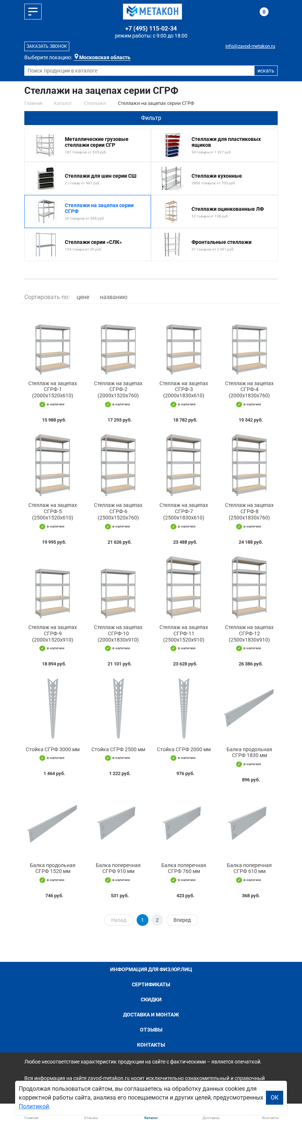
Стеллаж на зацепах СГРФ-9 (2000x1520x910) (52, 633)
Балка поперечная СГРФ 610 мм (249, 868)
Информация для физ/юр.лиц (151, 969)
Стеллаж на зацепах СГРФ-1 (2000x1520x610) (52, 389)
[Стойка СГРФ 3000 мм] (53, 708)
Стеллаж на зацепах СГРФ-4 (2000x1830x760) (249, 389)
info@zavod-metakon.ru (250, 46)
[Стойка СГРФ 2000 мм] (184, 708)
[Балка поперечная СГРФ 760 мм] (184, 824)
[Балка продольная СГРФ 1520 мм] (53, 824)
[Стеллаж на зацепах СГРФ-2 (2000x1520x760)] (118, 342)
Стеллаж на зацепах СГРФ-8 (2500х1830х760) (249, 511)
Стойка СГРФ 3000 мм (53, 749)
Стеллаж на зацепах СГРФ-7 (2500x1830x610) (183, 511)
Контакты (151, 1045)
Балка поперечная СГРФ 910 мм (118, 868)
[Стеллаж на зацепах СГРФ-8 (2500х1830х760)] (249, 464)
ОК (274, 1097)
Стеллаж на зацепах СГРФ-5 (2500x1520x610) (52, 511)
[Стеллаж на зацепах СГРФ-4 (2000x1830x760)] (249, 342)
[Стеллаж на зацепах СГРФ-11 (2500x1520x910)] (184, 586)
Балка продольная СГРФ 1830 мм (249, 752)
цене (83, 297)
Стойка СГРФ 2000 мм (184, 749)
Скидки (151, 999)
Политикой (34, 1106)
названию (113, 297)
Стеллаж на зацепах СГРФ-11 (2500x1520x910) (183, 633)
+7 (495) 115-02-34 (151, 28)
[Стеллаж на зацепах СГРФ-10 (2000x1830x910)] (118, 586)
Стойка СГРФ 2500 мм (118, 749)
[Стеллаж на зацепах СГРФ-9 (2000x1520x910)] (53, 586)
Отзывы (151, 1030)
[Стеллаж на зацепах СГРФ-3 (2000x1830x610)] (184, 342)
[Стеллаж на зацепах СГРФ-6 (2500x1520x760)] (118, 464)
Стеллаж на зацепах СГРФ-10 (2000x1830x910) (118, 633)
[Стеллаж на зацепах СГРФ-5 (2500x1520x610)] (53, 464)
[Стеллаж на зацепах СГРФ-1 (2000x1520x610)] (53, 342)
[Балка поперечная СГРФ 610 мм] (249, 824)
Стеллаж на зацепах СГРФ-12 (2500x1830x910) (249, 633)
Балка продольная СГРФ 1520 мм (53, 868)
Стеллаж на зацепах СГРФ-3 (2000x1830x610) (183, 389)
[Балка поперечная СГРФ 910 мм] (118, 824)
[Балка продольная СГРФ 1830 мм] (249, 708)
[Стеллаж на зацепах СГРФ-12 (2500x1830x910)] (249, 586)
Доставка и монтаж (151, 1015)
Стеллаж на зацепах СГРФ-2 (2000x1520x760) (118, 389)
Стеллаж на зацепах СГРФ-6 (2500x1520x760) (118, 511)
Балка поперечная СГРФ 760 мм (183, 868)
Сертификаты (151, 984)
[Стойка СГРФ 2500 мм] (118, 708)
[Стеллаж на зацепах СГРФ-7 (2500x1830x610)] (184, 464)
